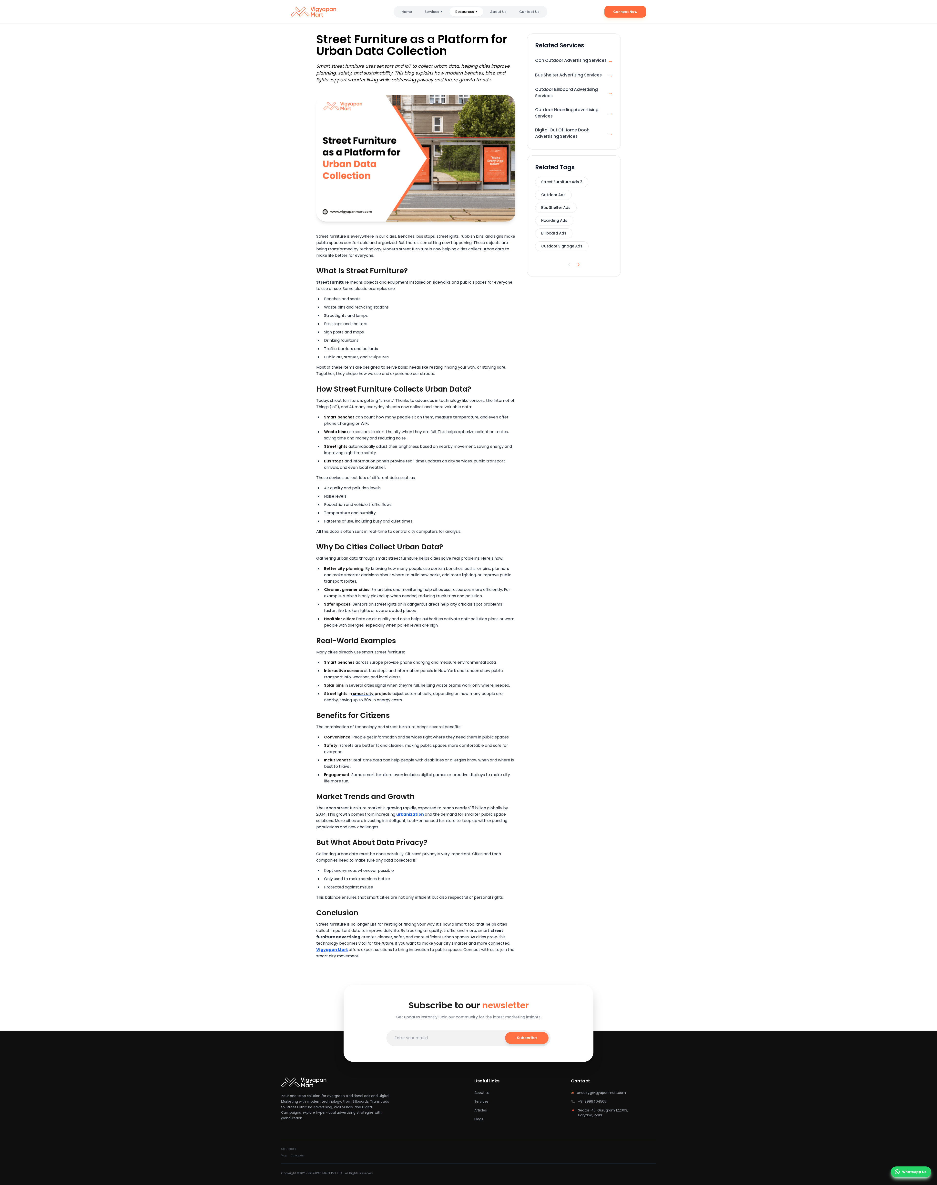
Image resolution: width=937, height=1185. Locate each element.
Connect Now (625, 11)
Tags (284, 1155)
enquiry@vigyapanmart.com (601, 1092)
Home (406, 11)
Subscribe (527, 1038)
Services (434, 11)
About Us (498, 11)
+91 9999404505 (592, 1101)
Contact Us (529, 11)
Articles (480, 1110)
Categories (298, 1155)
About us (481, 1092)
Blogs (478, 1119)
